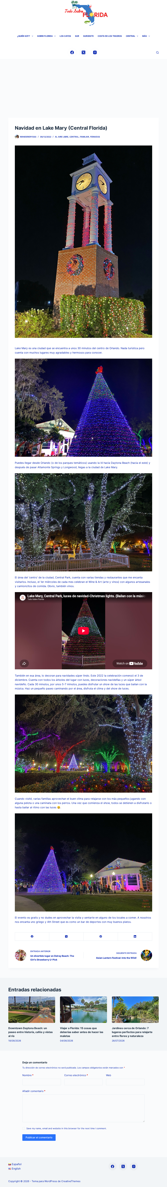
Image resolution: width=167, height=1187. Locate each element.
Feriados (95, 137)
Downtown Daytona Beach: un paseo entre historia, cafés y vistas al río (30, 1032)
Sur (77, 36)
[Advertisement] (83, 83)
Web (108, 1075)
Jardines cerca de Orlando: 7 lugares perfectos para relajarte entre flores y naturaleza (132, 1032)
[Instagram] (95, 52)
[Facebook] (72, 52)
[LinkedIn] (135, 936)
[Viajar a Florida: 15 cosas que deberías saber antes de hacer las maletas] (83, 1009)
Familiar (84, 137)
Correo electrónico (76, 1075)
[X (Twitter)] (83, 52)
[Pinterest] (101, 936)
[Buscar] (157, 52)
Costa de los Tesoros (110, 36)
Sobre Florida (45, 36)
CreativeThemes (70, 1181)
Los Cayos (65, 36)
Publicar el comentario (39, 1137)
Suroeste (88, 36)
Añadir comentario (33, 1091)
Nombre (27, 1075)
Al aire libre (61, 137)
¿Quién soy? (23, 36)
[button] (32, 36)
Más (144, 36)
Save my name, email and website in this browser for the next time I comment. (66, 1128)
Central (130, 36)
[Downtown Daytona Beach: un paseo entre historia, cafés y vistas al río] (31, 1009)
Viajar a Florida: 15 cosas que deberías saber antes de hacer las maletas (81, 1032)
